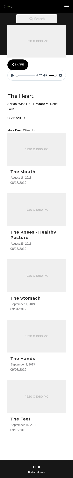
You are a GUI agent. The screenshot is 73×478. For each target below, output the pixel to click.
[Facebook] (34, 467)
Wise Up (24, 104)
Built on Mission (36, 472)
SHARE (19, 64)
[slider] (25, 75)
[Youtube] (39, 467)
